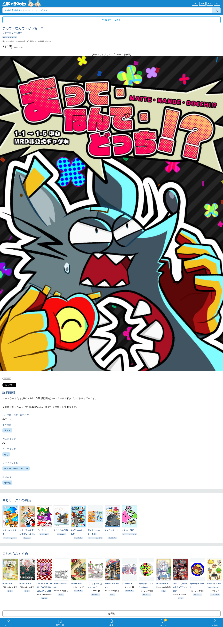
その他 (7, 482)
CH (202, 4)
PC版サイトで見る (111, 19)
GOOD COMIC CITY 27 (16, 468)
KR (209, 4)
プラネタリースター (12, 33)
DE (217, 4)
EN (195, 4)
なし (6, 454)
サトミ (7, 430)
